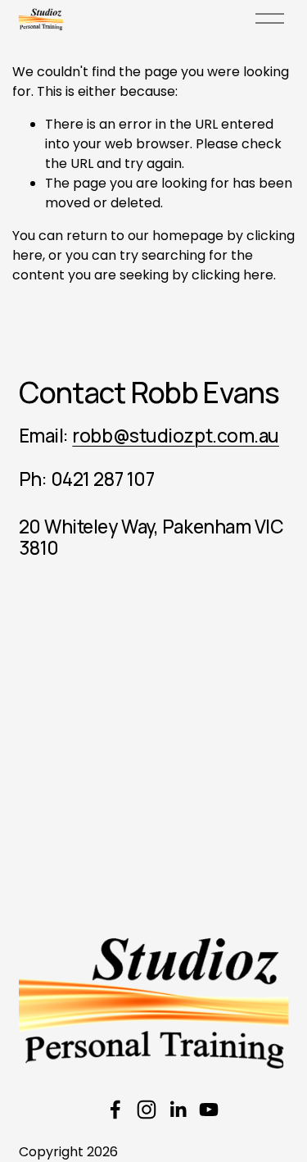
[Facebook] (115, 1109)
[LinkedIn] (177, 1109)
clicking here (232, 275)
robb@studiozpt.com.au (175, 436)
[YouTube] (209, 1109)
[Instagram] (146, 1109)
